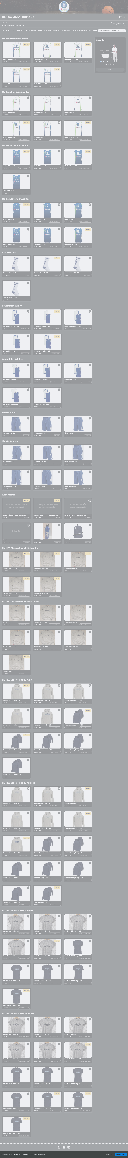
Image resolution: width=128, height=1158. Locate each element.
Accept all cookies (121, 1154)
